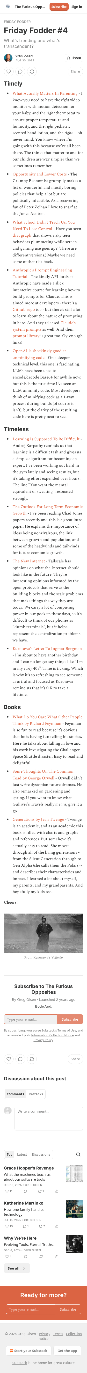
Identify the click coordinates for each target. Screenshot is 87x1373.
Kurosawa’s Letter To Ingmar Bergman (47, 649)
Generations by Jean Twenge (38, 819)
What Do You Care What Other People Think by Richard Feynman (47, 720)
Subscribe (59, 7)
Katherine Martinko (23, 1203)
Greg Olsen (24, 55)
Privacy (44, 1333)
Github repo (24, 309)
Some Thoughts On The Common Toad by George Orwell (43, 774)
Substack (19, 1362)
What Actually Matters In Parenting (45, 93)
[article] (43, 1179)
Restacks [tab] (36, 1094)
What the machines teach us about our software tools (27, 1177)
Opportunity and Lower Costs (40, 174)
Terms (58, 1333)
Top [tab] (9, 1154)
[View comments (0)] (20, 71)
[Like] (9, 71)
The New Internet (29, 561)
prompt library (26, 336)
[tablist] (25, 1094)
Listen (76, 58)
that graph (22, 235)
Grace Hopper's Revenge (29, 1168)
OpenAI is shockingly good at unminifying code (39, 354)
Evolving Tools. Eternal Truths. (29, 1244)
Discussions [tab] (41, 1154)
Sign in (77, 7)
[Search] (78, 1154)
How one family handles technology (24, 1212)
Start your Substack (30, 1350)
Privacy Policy (43, 1040)
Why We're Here (20, 1238)
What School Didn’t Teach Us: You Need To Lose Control (44, 225)
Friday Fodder (17, 22)
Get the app (67, 1350)
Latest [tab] (22, 1154)
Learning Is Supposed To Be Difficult (46, 439)
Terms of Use (67, 1030)
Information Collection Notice (52, 1035)
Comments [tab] (15, 1094)
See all (14, 1268)
